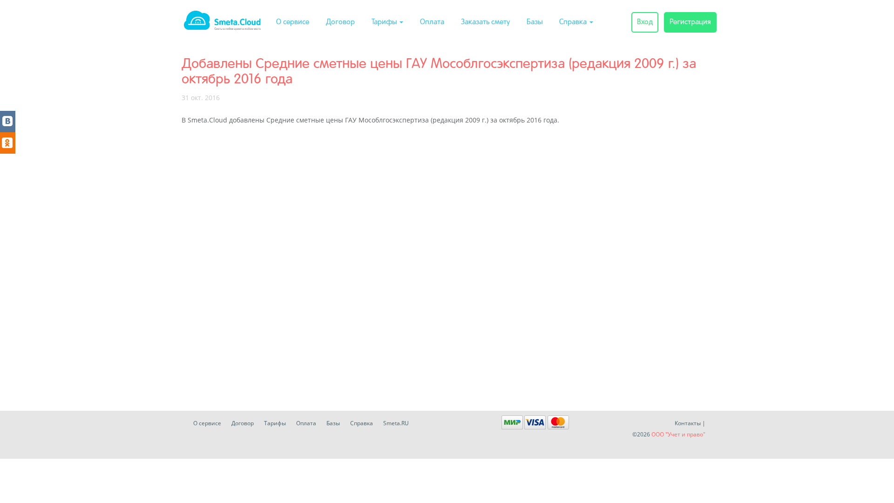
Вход (645, 22)
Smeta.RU (396, 423)
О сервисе (292, 22)
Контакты (688, 423)
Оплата (432, 22)
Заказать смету (485, 22)
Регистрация (690, 22)
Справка (574, 22)
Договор (340, 22)
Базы (534, 22)
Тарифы (385, 22)
